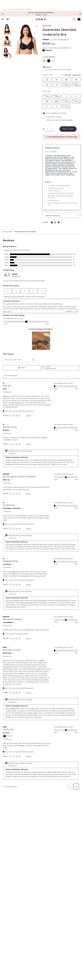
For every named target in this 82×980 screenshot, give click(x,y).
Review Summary (63, 39)
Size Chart (68, 75)
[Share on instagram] (55, 222)
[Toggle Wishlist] (36, 26)
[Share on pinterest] (59, 222)
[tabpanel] (41, 512)
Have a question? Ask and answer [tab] (25, 231)
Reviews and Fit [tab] (7, 231)
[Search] (74, 19)
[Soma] (41, 19)
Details (53, 44)
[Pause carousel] (80, 14)
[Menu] (2, 19)
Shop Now (38, 14)
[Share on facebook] (52, 222)
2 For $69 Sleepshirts (41, 12)
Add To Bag (68, 129)
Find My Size (76, 75)
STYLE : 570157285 (50, 152)
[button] (79, 19)
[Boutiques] (7, 19)
